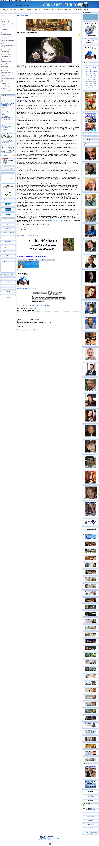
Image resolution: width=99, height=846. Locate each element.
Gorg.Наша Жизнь (23, 15)
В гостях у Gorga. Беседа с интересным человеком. (20, 9)
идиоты (48, 305)
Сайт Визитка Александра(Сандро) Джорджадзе (29, 235)
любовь (87, 83)
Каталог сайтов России (8, 281)
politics (95, 69)
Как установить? (42, 839)
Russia (91, 73)
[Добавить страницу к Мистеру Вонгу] (90, 833)
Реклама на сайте (77, 9)
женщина (90, 81)
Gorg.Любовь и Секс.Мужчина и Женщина (52, 9)
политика (41, 305)
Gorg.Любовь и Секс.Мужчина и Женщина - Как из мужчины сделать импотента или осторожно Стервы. (7, 152)
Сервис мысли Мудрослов (9, 168)
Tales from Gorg (67, 9)
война (95, 73)
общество (93, 79)
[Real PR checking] (8, 205)
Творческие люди (21, 100)
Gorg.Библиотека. (10, 10)
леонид (91, 83)
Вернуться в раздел (27, 329)
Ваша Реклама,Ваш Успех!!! (26, 288)
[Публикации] (90, 524)
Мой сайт (8, 297)
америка (90, 77)
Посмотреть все (4, 129)
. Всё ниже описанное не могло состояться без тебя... (7, 112)
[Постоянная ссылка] (32, 308)
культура (23, 305)
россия (94, 67)
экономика (95, 71)
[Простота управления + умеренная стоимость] (49, 844)
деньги (44, 305)
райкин (31, 305)
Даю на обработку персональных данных (30, 323)
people (94, 77)
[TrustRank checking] (8, 215)
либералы (90, 85)
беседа (95, 83)
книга (92, 87)
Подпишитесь (22, 270)
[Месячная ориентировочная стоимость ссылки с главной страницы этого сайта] (8, 224)
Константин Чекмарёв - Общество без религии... (7, 142)
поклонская (35, 305)
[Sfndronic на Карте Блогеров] (90, 824)
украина (94, 85)
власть (91, 69)
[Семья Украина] (6, 245)
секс (87, 77)
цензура (27, 305)
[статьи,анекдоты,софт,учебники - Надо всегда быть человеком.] (43, 838)
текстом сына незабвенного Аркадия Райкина (47, 71)
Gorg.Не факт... (37, 9)
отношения (95, 81)
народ (86, 69)
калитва (90, 71)
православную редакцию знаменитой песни (52, 220)
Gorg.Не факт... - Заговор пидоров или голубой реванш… (7, 145)
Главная (4, 9)
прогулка (91, 75)
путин (87, 75)
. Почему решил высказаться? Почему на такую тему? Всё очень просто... (7, 105)
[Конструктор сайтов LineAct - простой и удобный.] (8, 163)
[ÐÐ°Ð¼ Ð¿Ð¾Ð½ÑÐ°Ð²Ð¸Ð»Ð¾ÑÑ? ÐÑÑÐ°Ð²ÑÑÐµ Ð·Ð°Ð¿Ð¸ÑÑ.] (8, 196)
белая (86, 71)
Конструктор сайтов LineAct (49, 841)
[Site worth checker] (8, 210)
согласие (23, 323)
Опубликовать (90, 820)
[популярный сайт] (90, 828)
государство (88, 79)
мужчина (86, 81)
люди (95, 75)
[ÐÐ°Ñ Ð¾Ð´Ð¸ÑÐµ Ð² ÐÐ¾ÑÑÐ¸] (90, 777)
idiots (86, 85)
